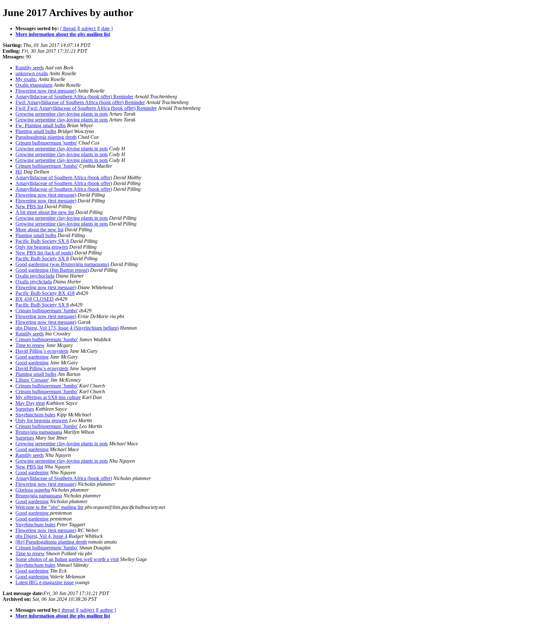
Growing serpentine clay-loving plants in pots (61, 114)
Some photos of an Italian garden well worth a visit (67, 559)
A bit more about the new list (44, 212)
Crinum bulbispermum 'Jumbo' (46, 166)
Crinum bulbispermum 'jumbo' (46, 143)
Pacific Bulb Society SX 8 (42, 241)
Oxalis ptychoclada (34, 276)
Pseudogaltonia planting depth (46, 137)
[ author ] (106, 610)
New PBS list (29, 206)
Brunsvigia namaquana (38, 432)
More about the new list (39, 229)
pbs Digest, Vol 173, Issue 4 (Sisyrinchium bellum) (67, 328)
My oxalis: (26, 79)
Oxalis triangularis (33, 85)
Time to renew (30, 345)
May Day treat (30, 403)
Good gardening (32, 357)
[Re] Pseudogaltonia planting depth (51, 542)
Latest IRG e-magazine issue (44, 582)
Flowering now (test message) (45, 91)
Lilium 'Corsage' (32, 380)
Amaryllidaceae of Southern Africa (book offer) (63, 177)
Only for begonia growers (41, 247)
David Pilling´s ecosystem (41, 351)
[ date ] (105, 28)
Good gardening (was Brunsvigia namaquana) (62, 264)
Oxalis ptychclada (33, 281)
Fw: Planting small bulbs (40, 125)
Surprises (24, 409)
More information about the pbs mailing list (62, 34)
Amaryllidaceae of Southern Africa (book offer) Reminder (74, 96)
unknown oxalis (31, 73)
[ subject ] (88, 28)
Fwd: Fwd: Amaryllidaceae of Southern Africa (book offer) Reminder (86, 108)
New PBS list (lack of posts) (44, 252)
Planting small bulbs (35, 131)
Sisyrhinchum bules (35, 414)
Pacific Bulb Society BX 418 (45, 293)
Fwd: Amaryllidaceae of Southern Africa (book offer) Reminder (80, 102)
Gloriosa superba (32, 490)
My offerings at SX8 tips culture (48, 397)
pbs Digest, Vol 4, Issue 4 (41, 536)
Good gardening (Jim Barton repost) (52, 270)
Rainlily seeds (29, 67)
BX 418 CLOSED (34, 299)
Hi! (18, 171)
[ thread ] (69, 28)
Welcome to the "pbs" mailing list (49, 507)
